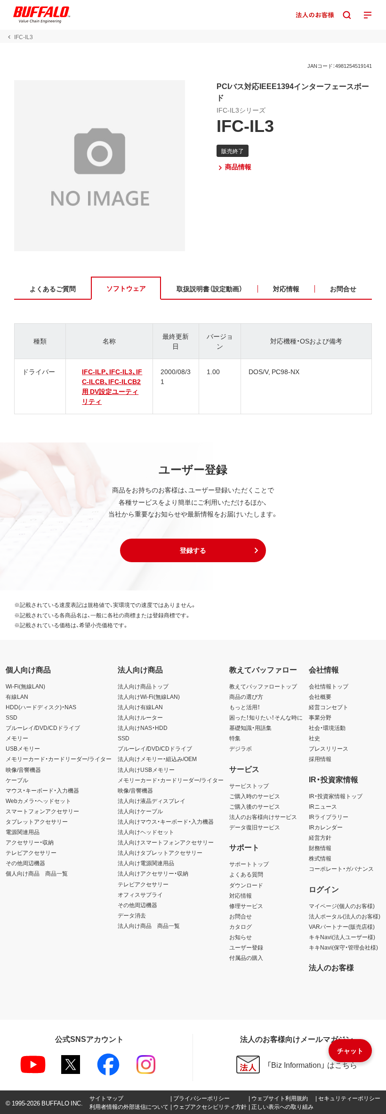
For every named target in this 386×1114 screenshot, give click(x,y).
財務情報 (320, 848)
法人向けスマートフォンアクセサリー (166, 842)
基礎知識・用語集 (250, 727)
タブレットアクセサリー (37, 821)
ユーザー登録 (246, 947)
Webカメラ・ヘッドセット (38, 800)
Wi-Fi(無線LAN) (25, 686)
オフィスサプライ (140, 894)
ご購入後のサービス (254, 806)
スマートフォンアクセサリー (42, 811)
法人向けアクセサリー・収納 (153, 873)
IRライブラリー (328, 816)
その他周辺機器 (25, 863)
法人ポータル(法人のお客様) (344, 916)
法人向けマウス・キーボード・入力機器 (166, 821)
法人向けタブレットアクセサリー (160, 852)
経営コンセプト (328, 707)
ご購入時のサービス (254, 796)
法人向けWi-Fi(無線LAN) (149, 696)
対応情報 (240, 895)
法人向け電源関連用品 (146, 863)
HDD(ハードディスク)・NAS (41, 707)
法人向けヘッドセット (146, 831)
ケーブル (17, 780)
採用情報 (320, 758)
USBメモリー (23, 748)
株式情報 (320, 858)
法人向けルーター (140, 717)
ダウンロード (246, 885)
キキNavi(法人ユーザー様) (342, 937)
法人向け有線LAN (140, 707)
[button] (193, 550)
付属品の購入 (246, 957)
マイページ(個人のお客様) (342, 905)
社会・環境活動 (327, 727)
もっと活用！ (244, 707)
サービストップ (249, 785)
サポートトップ (249, 864)
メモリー (17, 738)
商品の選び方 (246, 696)
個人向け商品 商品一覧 (37, 873)
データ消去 (132, 915)
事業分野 (320, 717)
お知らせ (240, 937)
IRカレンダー (326, 827)
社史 (314, 738)
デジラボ (240, 748)
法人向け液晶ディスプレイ (151, 800)
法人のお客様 (331, 967)
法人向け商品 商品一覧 (149, 925)
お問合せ (240, 916)
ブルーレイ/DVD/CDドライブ (43, 727)
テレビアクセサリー (31, 852)
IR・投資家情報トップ (335, 796)
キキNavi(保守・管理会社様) (343, 947)
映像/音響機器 (23, 769)
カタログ (240, 926)
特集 (235, 738)
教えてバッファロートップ (263, 686)
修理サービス (246, 905)
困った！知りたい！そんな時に (266, 717)
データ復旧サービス (254, 827)
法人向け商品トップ (143, 686)
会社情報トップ (328, 686)
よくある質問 (246, 874)
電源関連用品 (23, 831)
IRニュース (323, 806)
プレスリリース (328, 748)
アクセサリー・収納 (30, 842)
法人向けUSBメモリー (146, 769)
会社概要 (320, 696)
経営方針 (320, 837)
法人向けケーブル (140, 811)
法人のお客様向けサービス (263, 816)
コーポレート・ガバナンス (341, 868)
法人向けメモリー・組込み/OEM (157, 758)
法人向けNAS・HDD (143, 727)
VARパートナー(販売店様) (342, 926)
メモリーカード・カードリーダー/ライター (59, 758)
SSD (11, 717)
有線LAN (17, 696)
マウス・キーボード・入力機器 (42, 790)
